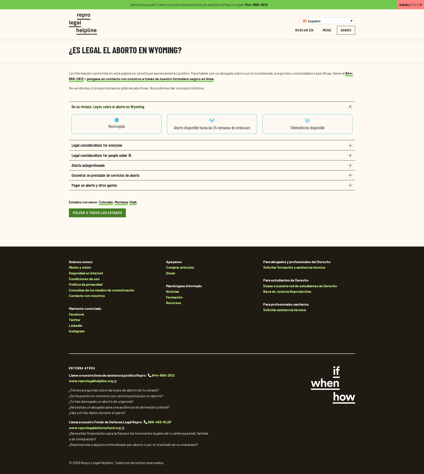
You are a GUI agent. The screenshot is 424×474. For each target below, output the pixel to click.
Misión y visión (80, 267)
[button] (327, 20)
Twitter (74, 320)
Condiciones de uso (84, 279)
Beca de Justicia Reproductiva (287, 291)
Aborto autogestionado (88, 165)
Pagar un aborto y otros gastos (94, 185)
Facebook (76, 314)
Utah (133, 202)
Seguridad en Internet (86, 273)
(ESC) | (409, 4)
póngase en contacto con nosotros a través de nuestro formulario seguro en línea (150, 79)
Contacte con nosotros (87, 295)
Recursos (173, 303)
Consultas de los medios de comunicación (101, 290)
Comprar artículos (180, 267)
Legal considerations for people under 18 (101, 155)
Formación (174, 297)
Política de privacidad (85, 284)
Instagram (77, 331)
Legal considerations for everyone (97, 145)
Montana (121, 202)
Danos (346, 30)
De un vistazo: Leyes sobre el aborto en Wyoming (108, 106)
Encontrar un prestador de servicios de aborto (105, 175)
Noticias (172, 291)
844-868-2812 (256, 4)
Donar (170, 273)
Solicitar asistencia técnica (284, 310)
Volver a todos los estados (97, 213)
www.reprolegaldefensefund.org (95, 428)
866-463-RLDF (160, 422)
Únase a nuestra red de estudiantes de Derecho (300, 286)
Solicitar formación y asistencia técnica (294, 267)
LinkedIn (75, 325)
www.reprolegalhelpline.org (91, 381)
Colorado (106, 202)
